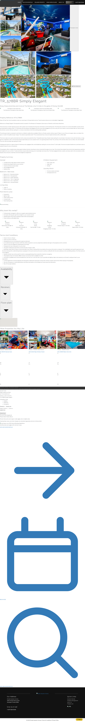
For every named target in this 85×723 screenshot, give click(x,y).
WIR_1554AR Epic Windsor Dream (8, 351)
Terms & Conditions (46, 720)
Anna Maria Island (51, 2)
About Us (61, 2)
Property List (70, 703)
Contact (69, 2)
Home (19, 2)
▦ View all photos (76, 86)
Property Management (72, 700)
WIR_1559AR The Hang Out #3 (64, 351)
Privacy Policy (55, 720)
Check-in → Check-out (5, 406)
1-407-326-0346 (11, 709)
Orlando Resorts (40, 2)
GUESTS (2, 410)
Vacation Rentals (28, 2)
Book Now (2, 413)
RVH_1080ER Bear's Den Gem (36, 351)
